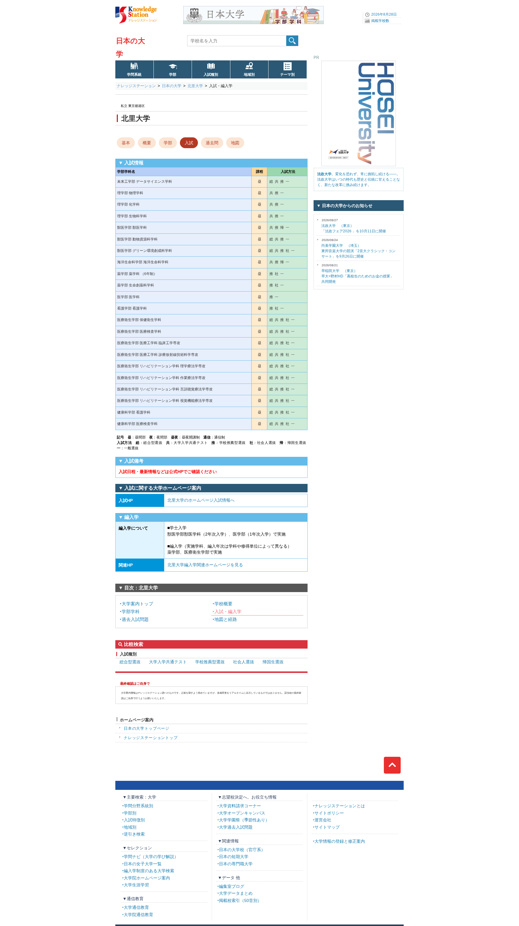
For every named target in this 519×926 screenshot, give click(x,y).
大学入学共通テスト (168, 661)
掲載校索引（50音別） (240, 900)
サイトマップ (327, 827)
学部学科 (131, 611)
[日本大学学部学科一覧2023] (253, 8)
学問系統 (134, 74)
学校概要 (223, 603)
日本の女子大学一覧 (143, 863)
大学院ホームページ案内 (147, 878)
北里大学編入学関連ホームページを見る (205, 564)
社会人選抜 (243, 661)
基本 (126, 142)
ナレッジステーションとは (339, 805)
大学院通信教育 (138, 914)
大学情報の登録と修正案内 (339, 841)
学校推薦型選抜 (210, 661)
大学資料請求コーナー (240, 805)
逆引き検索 (134, 834)
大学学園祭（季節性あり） (244, 820)
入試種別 (211, 74)
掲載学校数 (380, 21)
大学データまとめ (236, 893)
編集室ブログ (231, 886)
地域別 (249, 74)
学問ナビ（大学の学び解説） (151, 856)
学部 (172, 74)
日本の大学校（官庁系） (242, 849)
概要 (147, 142)
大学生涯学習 (136, 884)
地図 (235, 142)
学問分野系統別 (138, 805)
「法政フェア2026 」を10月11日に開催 (353, 226)
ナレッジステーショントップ (151, 737)
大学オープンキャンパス (242, 813)
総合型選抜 (130, 661)
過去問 (212, 142)
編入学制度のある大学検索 (149, 870)
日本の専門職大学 (236, 863)
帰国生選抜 (273, 661)
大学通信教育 (136, 907)
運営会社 (322, 820)
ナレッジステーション (136, 86)
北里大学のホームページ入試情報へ (201, 500)
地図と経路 (225, 619)
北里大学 (195, 86)
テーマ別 (287, 74)
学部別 (130, 813)
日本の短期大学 (233, 856)
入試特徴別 (134, 820)
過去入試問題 (135, 619)
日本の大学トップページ (146, 728)
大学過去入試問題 (236, 827)
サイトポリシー (329, 813)
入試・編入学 (227, 611)
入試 (189, 142)
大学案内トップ (137, 603)
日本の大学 (171, 86)
